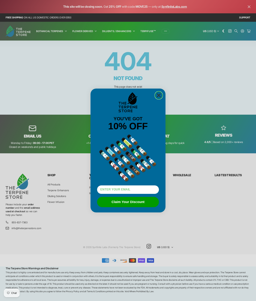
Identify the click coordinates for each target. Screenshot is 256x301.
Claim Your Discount (128, 202)
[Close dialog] (158, 95)
